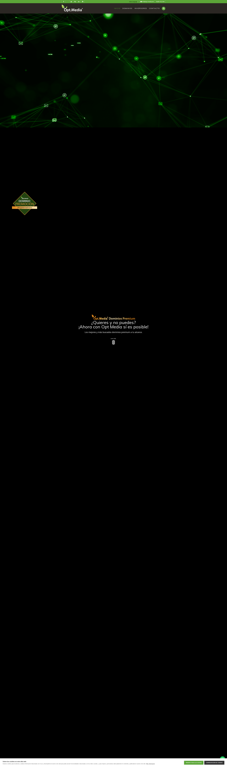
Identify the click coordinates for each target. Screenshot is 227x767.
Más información (150, 763)
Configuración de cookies (214, 762)
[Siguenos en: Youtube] (71, 1)
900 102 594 (160, 1)
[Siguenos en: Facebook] (63, 1)
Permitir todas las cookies (194, 762)
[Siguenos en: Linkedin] (79, 1)
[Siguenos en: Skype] (75, 1)
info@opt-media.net (148, 1)
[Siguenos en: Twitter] (67, 1)
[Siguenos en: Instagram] (83, 1)
